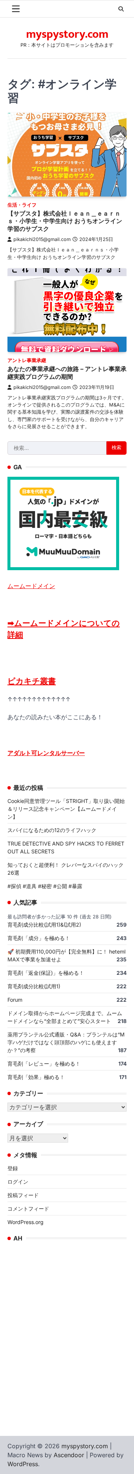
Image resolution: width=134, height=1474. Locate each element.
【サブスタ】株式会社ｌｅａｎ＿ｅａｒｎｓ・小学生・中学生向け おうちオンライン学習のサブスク (64, 221)
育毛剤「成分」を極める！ (38, 938)
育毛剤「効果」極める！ (36, 1077)
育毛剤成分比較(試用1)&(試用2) (44, 924)
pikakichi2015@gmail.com (42, 239)
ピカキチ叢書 (31, 681)
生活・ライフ (21, 205)
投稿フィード (23, 1195)
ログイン (17, 1181)
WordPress (22, 1464)
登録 (12, 1168)
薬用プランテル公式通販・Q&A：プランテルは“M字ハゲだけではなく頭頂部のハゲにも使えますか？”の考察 (66, 1042)
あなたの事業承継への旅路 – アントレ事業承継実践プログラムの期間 (67, 372)
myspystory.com (67, 34)
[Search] (121, 9)
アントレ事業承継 (26, 360)
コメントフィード (28, 1208)
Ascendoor (69, 1455)
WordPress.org (25, 1222)
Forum (14, 999)
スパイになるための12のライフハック (51, 830)
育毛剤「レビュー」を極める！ (43, 1063)
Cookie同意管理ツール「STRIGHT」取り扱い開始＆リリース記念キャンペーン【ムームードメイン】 (66, 809)
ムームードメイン (31, 586)
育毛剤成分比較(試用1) (33, 986)
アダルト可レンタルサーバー (46, 753)
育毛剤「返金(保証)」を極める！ (45, 973)
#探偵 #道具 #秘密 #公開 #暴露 (44, 886)
